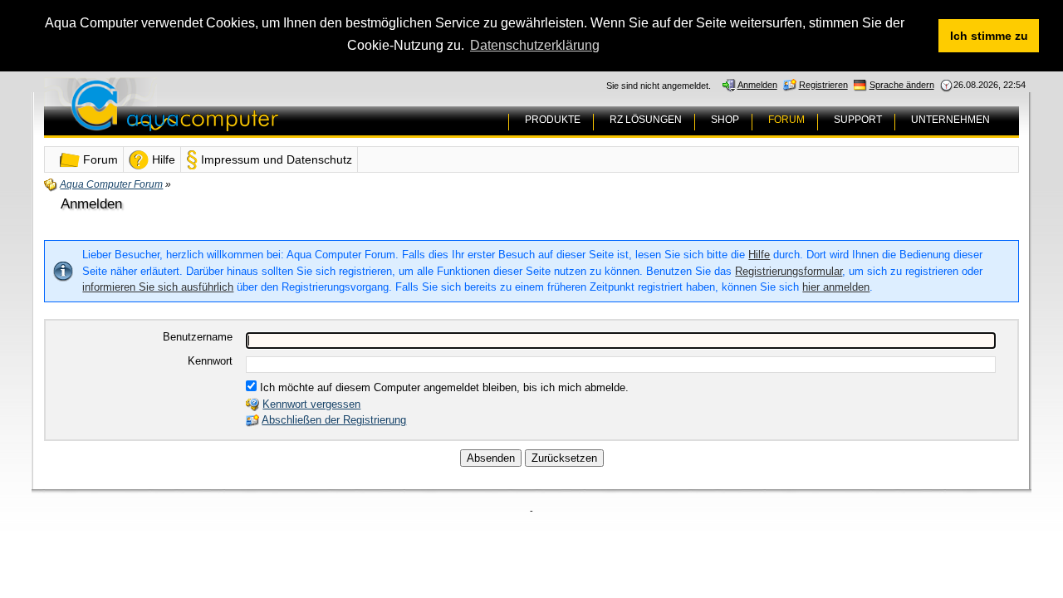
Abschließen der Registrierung (334, 420)
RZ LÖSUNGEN (646, 119)
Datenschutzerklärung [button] (535, 45)
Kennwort (210, 361)
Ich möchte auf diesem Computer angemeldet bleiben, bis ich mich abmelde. (443, 387)
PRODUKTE (552, 119)
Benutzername (198, 337)
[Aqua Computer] (240, 118)
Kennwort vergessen (311, 404)
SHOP (725, 119)
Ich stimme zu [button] (989, 35)
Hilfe (759, 254)
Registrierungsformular (788, 271)
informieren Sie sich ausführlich (157, 287)
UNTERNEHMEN (950, 119)
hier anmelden (836, 287)
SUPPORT (858, 119)
